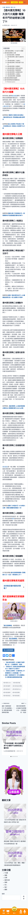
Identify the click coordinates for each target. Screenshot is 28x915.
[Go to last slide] (4, 741)
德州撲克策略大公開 (10, 53)
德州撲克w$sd (7, 682)
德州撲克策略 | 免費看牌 (13, 55)
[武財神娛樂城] (6, 2)
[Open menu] (24, 2)
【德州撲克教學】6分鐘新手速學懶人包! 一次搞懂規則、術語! (21, 708)
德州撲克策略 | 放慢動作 (13, 66)
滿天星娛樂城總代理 (10, 751)
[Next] (23, 741)
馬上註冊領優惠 (8, 650)
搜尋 (3, 894)
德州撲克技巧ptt (16, 689)
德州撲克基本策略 (17, 686)
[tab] (10, 756)
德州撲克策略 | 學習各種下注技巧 (15, 63)
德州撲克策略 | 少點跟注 (14, 60)
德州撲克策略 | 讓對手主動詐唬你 (15, 57)
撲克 (13, 518)
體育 (6, 889)
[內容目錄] (23, 48)
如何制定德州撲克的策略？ (12, 587)
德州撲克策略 (16, 692)
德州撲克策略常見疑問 (11, 78)
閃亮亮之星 (6, 25)
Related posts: (11, 82)
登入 (14, 913)
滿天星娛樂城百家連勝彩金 (12, 80)
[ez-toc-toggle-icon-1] (22, 48)
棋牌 (12, 7)
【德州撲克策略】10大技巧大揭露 (13, 51)
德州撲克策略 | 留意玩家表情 (14, 68)
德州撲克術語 (6, 695)
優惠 (6, 875)
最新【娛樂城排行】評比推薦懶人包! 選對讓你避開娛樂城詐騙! (7, 708)
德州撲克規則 (16, 695)
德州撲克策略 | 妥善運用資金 (14, 72)
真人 (15, 7)
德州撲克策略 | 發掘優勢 (14, 76)
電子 (6, 887)
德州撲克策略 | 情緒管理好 (14, 70)
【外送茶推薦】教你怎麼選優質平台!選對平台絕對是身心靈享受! (14, 745)
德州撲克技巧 (6, 689)
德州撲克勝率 (6, 686)
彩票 (6, 877)
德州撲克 (14, 95)
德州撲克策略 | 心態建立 (14, 74)
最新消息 (8, 7)
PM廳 (3, 7)
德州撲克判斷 (16, 682)
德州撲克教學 (6, 692)
